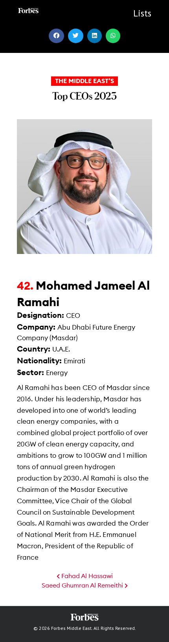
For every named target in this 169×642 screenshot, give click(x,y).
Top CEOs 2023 (84, 95)
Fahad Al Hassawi (86, 576)
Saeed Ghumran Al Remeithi (83, 585)
